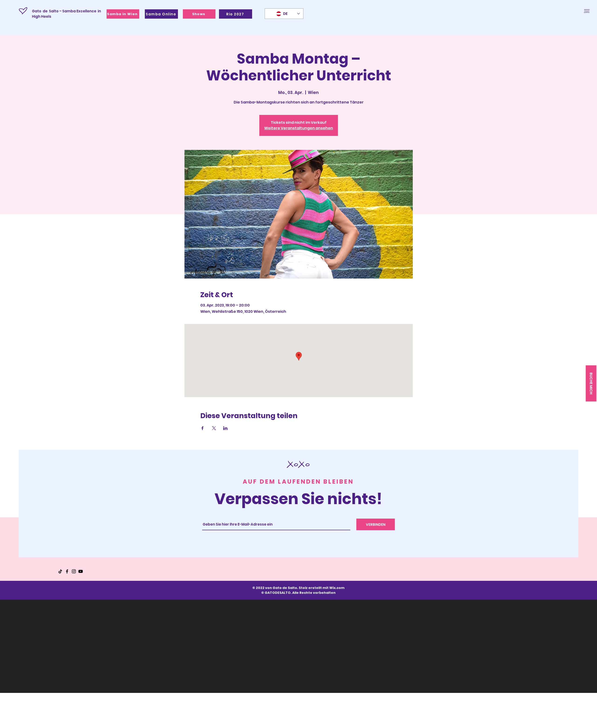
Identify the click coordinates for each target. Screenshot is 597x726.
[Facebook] (67, 571)
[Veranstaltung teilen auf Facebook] (202, 428)
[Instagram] (73, 571)
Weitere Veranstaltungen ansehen (298, 128)
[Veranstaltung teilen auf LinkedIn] (225, 428)
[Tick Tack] (60, 571)
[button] (587, 11)
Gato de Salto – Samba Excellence (64, 11)
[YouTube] (80, 571)
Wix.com (336, 587)
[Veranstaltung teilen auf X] (214, 428)
